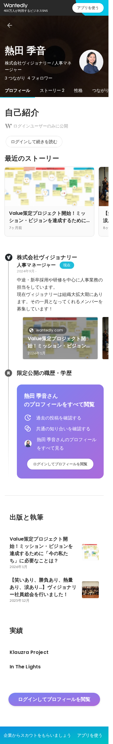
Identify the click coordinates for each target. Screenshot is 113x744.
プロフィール (17, 90)
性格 (78, 90)
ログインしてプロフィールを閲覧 (60, 463)
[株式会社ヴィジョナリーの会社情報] (8, 257)
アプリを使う (88, 7)
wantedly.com (49, 330)
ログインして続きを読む (34, 142)
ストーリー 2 (52, 90)
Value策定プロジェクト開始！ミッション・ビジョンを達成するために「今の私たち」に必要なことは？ (59, 342)
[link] (60, 338)
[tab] (17, 90)
